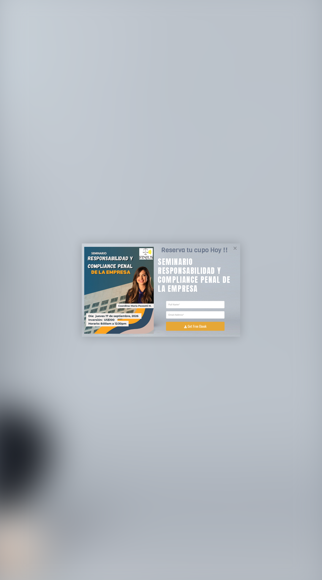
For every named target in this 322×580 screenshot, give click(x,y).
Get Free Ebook (197, 326)
